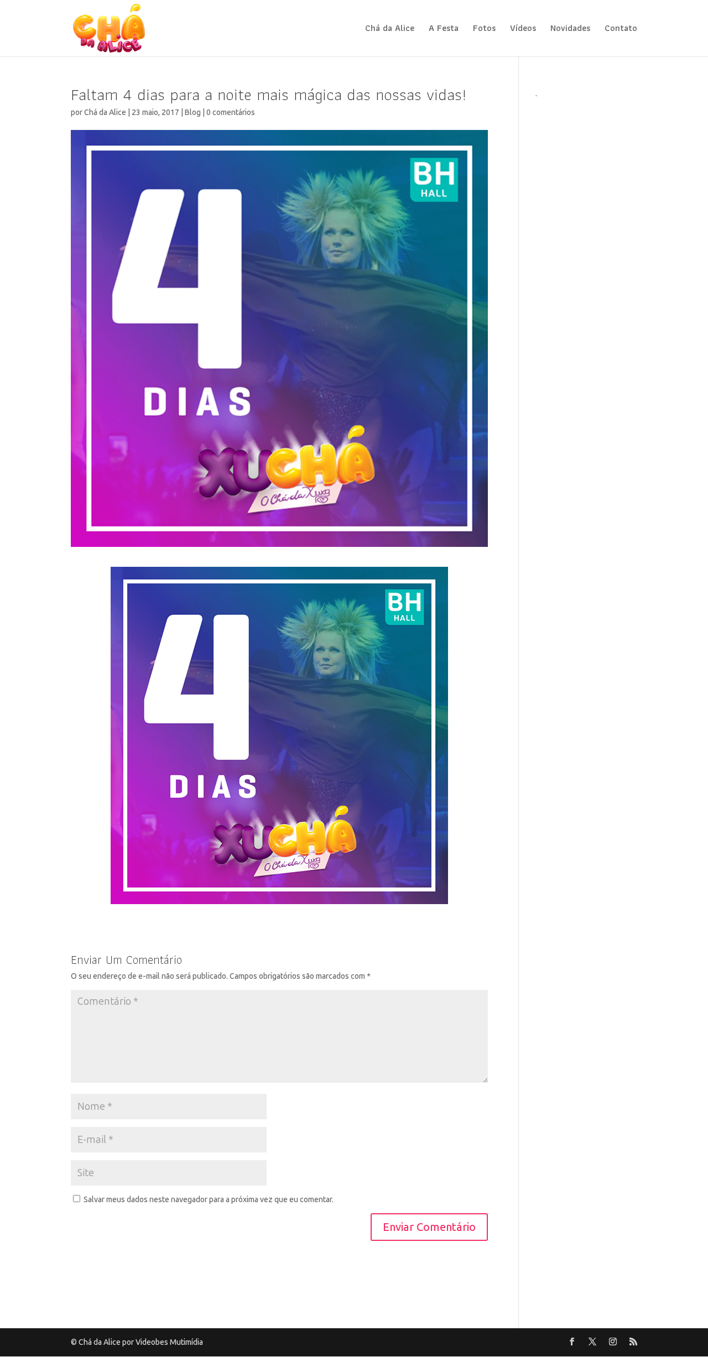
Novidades (570, 29)
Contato (621, 29)
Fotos (484, 29)
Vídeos (523, 29)
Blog (193, 112)
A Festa (444, 29)
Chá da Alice (389, 29)
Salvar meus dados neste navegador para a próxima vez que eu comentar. (209, 1199)
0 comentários (230, 112)
